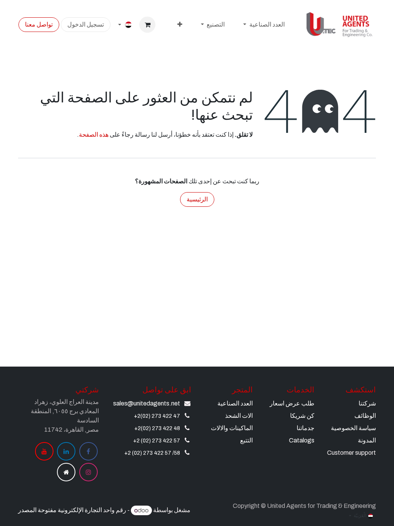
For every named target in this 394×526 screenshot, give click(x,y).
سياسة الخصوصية (353, 428)
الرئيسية (197, 199)
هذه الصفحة (94, 134)
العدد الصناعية (235, 403)
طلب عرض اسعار (292, 403)
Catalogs (301, 440)
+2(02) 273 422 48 (157, 428)
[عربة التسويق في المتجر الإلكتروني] (147, 25)
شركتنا (367, 403)
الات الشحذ (239, 415)
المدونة (367, 440)
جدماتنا (305, 428)
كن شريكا (302, 415)
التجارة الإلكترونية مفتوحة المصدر (60, 510)
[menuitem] (264, 24)
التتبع (246, 440)
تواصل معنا (39, 24)
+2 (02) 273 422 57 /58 (152, 453)
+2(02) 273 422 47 (157, 416)
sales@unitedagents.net (146, 403)
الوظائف (365, 415)
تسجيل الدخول (85, 24)
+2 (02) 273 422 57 (156, 441)
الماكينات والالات (232, 428)
